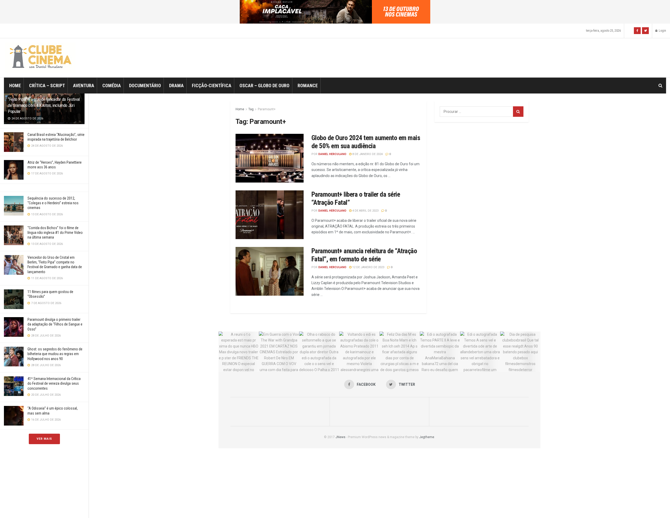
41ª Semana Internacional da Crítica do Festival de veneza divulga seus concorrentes (54, 383)
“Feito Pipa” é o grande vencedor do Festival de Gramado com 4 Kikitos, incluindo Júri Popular (44, 105)
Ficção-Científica (211, 85)
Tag (251, 109)
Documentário (145, 85)
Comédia (111, 85)
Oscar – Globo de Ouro (264, 85)
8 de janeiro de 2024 (367, 154)
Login (662, 30)
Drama (176, 85)
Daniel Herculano (332, 154)
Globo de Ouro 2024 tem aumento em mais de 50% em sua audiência (365, 142)
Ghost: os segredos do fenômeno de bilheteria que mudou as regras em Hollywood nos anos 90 (54, 354)
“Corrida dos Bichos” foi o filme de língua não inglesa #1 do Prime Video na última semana (55, 232)
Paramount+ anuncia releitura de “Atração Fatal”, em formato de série (364, 255)
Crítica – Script (47, 85)
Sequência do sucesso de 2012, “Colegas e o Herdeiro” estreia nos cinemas (53, 203)
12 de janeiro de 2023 (367, 267)
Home (15, 85)
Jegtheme (426, 437)
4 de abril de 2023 (364, 210)
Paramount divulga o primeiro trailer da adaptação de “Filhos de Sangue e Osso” (54, 324)
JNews (340, 437)
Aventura (83, 85)
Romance (308, 85)
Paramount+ (267, 109)
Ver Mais (44, 438)
